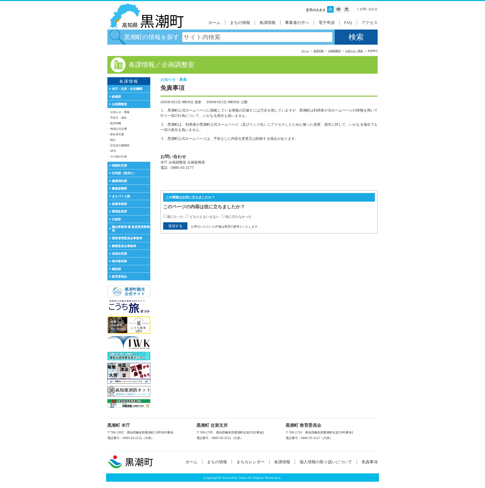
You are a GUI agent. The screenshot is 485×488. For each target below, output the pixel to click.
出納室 (116, 219)
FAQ (348, 22)
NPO (113, 150)
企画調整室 (334, 50)
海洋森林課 (119, 261)
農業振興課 (119, 188)
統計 (113, 139)
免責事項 (369, 462)
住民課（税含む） (124, 173)
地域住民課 (119, 253)
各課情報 (267, 22)
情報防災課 (119, 165)
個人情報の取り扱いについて (326, 462)
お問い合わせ (368, 9)
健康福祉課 (119, 181)
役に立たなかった (238, 217)
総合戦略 (115, 123)
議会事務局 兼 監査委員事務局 (131, 228)
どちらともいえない (204, 217)
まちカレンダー (250, 462)
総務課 (116, 96)
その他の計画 (118, 156)
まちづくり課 (121, 196)
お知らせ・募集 (354, 50)
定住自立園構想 (120, 145)
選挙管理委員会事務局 (127, 238)
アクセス (369, 22)
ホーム (214, 22)
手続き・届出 (118, 117)
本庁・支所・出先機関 (127, 89)
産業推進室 (119, 204)
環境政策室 (119, 211)
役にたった (175, 217)
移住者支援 (117, 134)
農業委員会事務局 (124, 246)
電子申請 (327, 22)
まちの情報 (240, 22)
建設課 (116, 269)
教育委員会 (119, 276)
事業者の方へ (297, 22)
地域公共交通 (118, 128)
